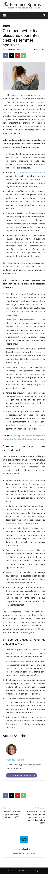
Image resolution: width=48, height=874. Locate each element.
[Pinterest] (17, 55)
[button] (44, 15)
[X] (11, 55)
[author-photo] (24, 845)
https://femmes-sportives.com (24, 853)
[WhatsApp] (23, 55)
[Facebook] (5, 55)
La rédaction (10, 50)
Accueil (5, 22)
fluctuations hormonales (33, 172)
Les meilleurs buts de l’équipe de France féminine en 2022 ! (12, 814)
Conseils (14, 22)
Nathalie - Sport (15, 759)
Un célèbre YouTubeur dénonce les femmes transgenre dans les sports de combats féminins (35, 817)
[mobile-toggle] (4, 15)
